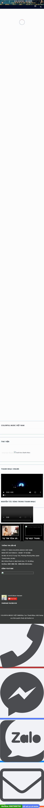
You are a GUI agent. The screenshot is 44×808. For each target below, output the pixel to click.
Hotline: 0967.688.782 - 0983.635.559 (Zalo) (17, 564)
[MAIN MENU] (34, 6)
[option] (10, 532)
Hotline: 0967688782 (11, 806)
